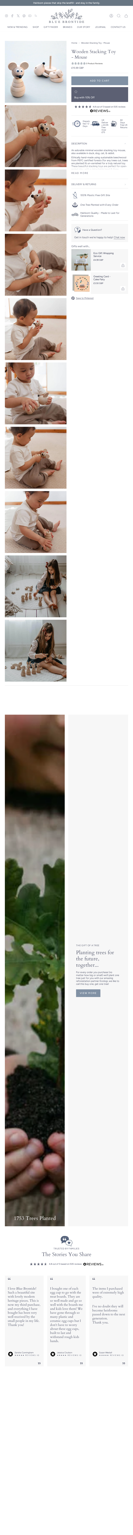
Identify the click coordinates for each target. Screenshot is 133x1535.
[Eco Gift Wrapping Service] (81, 260)
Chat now (119, 237)
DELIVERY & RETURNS (83, 184)
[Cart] (126, 16)
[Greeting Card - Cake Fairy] (81, 283)
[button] (17, 27)
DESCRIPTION (79, 143)
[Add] (123, 265)
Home (74, 43)
